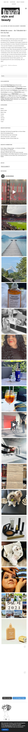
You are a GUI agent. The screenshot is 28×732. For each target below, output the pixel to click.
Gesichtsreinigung (11, 92)
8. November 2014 (4, 65)
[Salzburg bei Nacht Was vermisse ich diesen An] (14, 683)
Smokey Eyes (9, 99)
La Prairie (23, 94)
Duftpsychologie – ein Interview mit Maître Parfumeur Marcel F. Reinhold (13, 149)
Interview (15, 94)
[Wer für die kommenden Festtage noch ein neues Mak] (14, 631)
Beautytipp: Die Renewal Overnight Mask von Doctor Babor (13, 131)
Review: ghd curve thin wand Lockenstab (14, 152)
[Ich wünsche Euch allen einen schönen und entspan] (14, 217)
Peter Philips (16, 97)
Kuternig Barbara (4, 153)
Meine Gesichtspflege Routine (7, 133)
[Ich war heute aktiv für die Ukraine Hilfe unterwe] (14, 476)
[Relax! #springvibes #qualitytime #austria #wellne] (14, 243)
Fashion (15, 90)
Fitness (26, 90)
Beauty (2, 66)
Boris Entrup (12, 88)
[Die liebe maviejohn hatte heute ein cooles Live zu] (14, 528)
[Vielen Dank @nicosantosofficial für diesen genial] (14, 192)
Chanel (19, 88)
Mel (9, 35)
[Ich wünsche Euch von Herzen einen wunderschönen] (14, 605)
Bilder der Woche (6, 88)
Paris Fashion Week (8, 97)
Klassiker (20, 94)
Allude (2, 85)
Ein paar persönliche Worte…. (10, 150)
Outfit (22, 95)
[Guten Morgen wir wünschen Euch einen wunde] (14, 502)
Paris (2, 97)
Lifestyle (2, 119)
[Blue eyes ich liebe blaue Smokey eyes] (14, 579)
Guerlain (22, 92)
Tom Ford (6, 100)
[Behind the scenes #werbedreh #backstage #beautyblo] (14, 450)
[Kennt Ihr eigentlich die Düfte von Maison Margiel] (14, 295)
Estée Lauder (9, 90)
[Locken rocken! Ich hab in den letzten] (14, 347)
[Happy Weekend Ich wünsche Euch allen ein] (14, 554)
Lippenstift (3, 95)
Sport (19, 99)
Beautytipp (10, 86)
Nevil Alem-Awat (17, 95)
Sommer (16, 99)
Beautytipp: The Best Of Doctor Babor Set (9, 138)
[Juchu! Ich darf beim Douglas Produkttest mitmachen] (14, 373)
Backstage (9, 85)
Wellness (11, 100)
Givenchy (17, 92)
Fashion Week (21, 90)
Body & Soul (3, 112)
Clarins (24, 88)
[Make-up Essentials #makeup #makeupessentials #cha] (14, 321)
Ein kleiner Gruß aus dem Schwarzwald (9, 134)
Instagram (9, 94)
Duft (2, 90)
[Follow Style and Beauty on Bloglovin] (6, 720)
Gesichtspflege (4, 92)
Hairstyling (3, 94)
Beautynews (4, 86)
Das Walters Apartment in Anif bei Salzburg (18, 153)
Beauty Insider (19, 85)
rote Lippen (22, 97)
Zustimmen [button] (5, 729)
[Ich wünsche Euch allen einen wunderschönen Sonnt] (14, 398)
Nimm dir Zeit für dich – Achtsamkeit (8, 136)
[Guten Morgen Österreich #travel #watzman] (14, 269)
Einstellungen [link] (8, 725)
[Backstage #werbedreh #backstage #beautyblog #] (14, 424)
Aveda (5, 85)
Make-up (11, 95)
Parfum (25, 95)
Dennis (2, 155)
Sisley (2, 99)
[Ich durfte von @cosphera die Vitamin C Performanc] (14, 657)
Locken (7, 95)
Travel (2, 121)
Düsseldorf (5, 90)
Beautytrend (17, 86)
